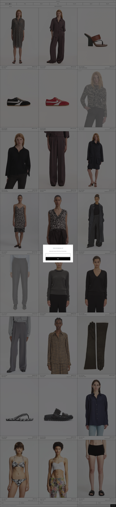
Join (58, 258)
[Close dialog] (72, 245)
